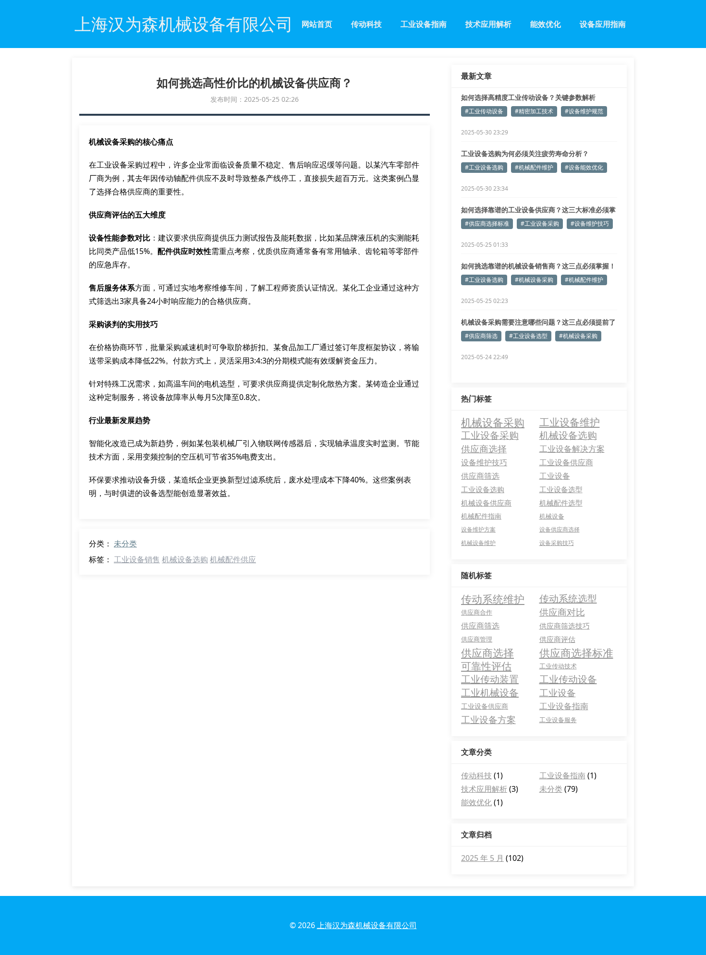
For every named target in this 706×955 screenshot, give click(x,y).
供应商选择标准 (576, 652)
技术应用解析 (488, 24)
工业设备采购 (490, 435)
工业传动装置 (490, 679)
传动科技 (366, 24)
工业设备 (554, 476)
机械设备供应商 (486, 503)
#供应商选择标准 (487, 223)
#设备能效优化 (584, 167)
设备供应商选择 (559, 529)
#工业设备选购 (484, 167)
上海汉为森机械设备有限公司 (367, 925)
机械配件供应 (233, 559)
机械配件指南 (481, 515)
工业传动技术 (558, 666)
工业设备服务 (558, 719)
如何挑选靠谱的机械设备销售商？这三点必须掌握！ (538, 265)
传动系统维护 (492, 598)
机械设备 (551, 516)
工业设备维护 (569, 422)
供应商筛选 (480, 476)
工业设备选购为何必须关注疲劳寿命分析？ (525, 153)
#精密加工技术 (534, 111)
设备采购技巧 (556, 543)
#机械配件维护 (534, 167)
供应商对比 (562, 612)
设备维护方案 (478, 529)
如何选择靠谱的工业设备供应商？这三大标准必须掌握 (538, 210)
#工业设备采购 (540, 223)
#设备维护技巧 (590, 223)
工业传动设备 (568, 679)
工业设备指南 (424, 24)
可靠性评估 (486, 666)
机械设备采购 (492, 422)
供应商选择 (484, 448)
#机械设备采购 (534, 280)
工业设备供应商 (566, 462)
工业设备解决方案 (572, 448)
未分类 (125, 543)
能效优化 (545, 24)
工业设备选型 (561, 489)
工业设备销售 (137, 559)
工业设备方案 (488, 719)
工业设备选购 (482, 489)
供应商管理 (476, 639)
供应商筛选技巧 (564, 625)
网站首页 (317, 24)
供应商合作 (476, 612)
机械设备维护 (478, 543)
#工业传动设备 (484, 111)
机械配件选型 (561, 503)
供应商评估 (557, 639)
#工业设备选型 (528, 336)
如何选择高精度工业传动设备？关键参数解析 (528, 97)
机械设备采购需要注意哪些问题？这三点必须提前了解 (538, 322)
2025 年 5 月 (482, 858)
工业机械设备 (490, 692)
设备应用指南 (603, 24)
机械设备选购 (185, 559)
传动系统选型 (568, 598)
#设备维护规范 (584, 111)
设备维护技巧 (484, 462)
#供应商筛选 (481, 336)
